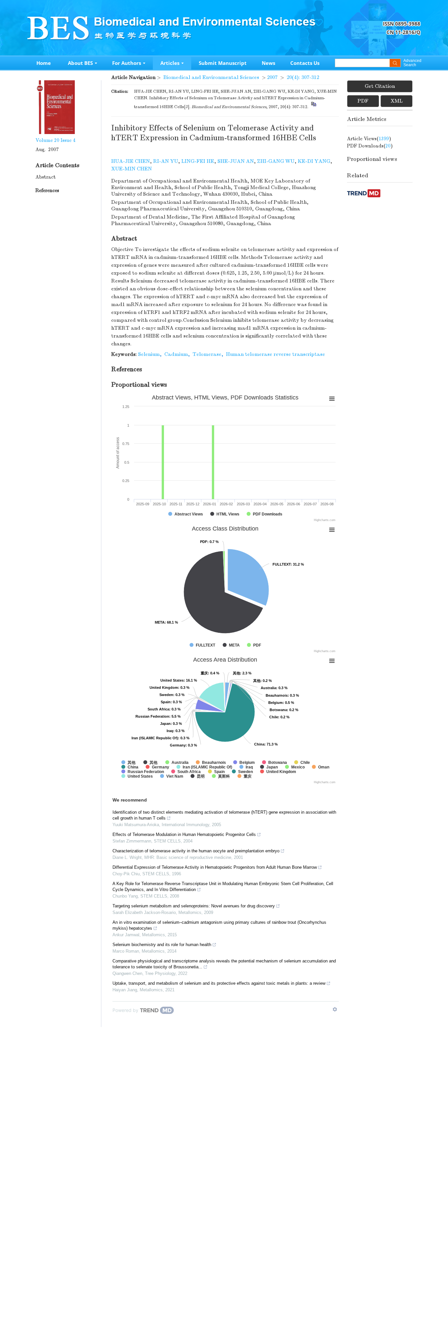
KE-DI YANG (314, 161)
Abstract (45, 177)
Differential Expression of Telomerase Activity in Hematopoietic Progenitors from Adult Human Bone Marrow (214, 867)
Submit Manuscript (223, 63)
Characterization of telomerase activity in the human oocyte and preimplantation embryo (195, 850)
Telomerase (207, 354)
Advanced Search (412, 63)
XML (397, 101)
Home (43, 63)
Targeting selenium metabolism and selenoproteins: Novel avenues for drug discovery (193, 905)
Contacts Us (304, 63)
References (47, 190)
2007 (272, 77)
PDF (362, 101)
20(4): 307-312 (303, 77)
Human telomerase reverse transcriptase (275, 354)
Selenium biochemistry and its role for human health (161, 944)
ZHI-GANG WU (276, 161)
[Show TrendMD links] (334, 1009)
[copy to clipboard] (313, 106)
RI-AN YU (165, 161)
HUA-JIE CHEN (130, 161)
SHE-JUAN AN (235, 161)
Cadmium (176, 354)
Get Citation (380, 86)
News (268, 63)
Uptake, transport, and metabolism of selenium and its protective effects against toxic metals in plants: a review (218, 983)
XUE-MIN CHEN (131, 169)
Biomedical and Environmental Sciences (211, 77)
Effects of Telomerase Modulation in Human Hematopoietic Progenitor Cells (184, 834)
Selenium (149, 354)
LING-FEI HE (197, 161)
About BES (80, 63)
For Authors (126, 63)
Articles (169, 63)
